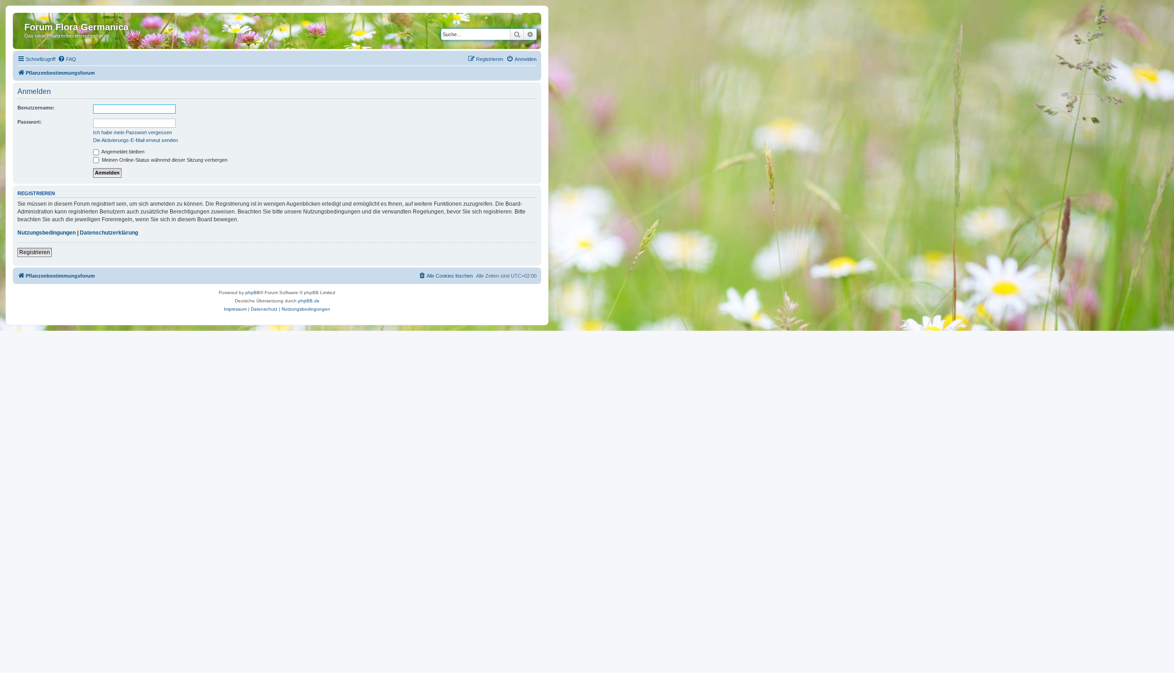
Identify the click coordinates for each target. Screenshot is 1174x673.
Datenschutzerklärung (109, 233)
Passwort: (29, 122)
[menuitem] (67, 59)
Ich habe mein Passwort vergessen (132, 132)
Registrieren (34, 252)
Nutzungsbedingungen (46, 233)
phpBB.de (309, 300)
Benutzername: (36, 107)
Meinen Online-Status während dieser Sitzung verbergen (163, 160)
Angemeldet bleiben (122, 151)
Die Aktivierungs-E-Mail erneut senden (135, 140)
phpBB (252, 292)
